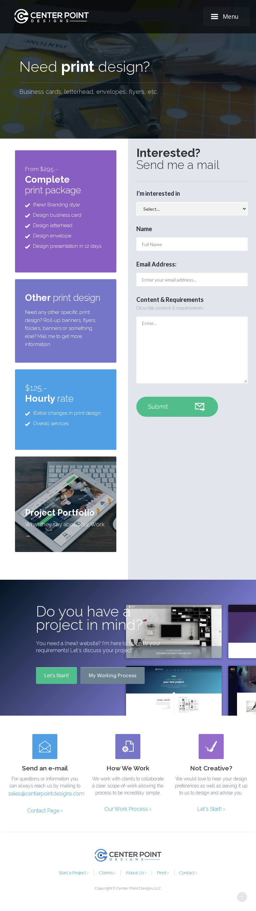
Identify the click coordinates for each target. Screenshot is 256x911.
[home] (51, 16)
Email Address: (156, 264)
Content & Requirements (170, 299)
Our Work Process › (127, 809)
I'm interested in (158, 193)
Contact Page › (45, 810)
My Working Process (112, 675)
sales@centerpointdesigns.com (44, 793)
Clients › (107, 872)
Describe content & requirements (170, 308)
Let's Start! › (211, 809)
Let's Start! (56, 675)
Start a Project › (74, 872)
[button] (226, 16)
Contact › (188, 872)
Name (144, 228)
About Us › (136, 872)
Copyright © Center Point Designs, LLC (128, 888)
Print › (163, 872)
